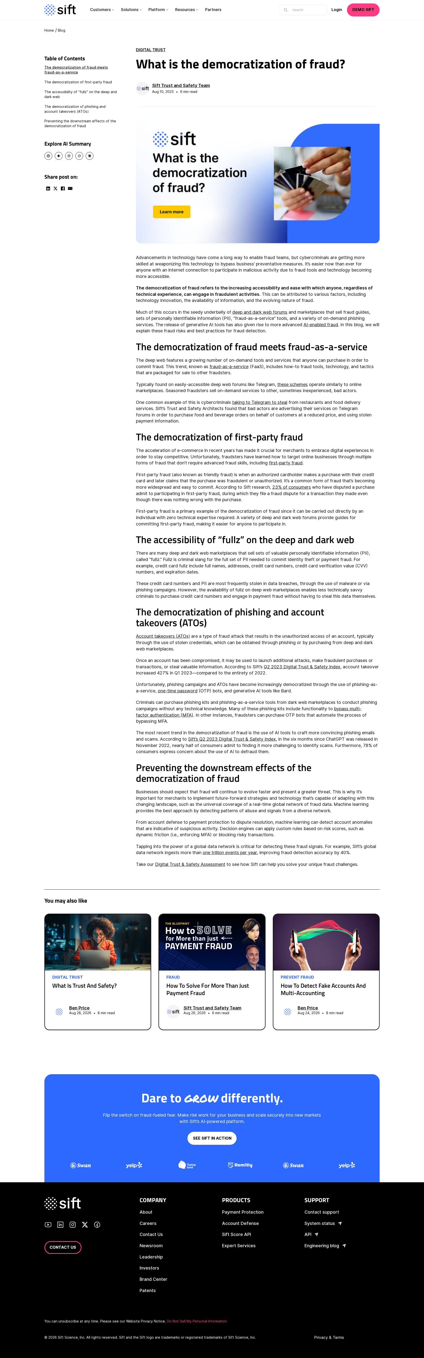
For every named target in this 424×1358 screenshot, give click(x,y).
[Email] (70, 188)
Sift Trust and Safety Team (181, 85)
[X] (55, 188)
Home (49, 30)
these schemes (292, 384)
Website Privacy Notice (145, 1321)
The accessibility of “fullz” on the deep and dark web (80, 94)
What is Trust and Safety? (84, 985)
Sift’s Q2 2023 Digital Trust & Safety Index (232, 739)
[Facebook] (62, 188)
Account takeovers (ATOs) (163, 636)
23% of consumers (291, 487)
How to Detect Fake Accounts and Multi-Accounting (323, 989)
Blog (61, 30)
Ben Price (79, 1007)
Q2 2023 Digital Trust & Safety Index (302, 666)
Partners (213, 9)
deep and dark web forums (259, 312)
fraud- (216, 366)
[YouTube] (48, 1225)
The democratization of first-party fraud (78, 82)
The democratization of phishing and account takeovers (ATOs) (75, 108)
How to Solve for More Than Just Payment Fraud (207, 989)
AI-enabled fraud (321, 324)
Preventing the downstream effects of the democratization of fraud (80, 123)
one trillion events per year (230, 852)
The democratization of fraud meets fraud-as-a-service (76, 69)
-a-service (238, 366)
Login (336, 9)
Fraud (173, 977)
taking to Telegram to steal (259, 402)
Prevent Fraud (297, 977)
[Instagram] (72, 1225)
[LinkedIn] (48, 188)
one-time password (178, 690)
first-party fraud (286, 462)
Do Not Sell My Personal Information (197, 1321)
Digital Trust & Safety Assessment (190, 864)
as (225, 366)
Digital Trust (151, 50)
